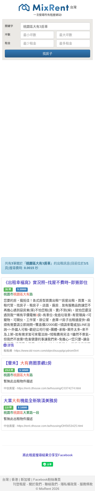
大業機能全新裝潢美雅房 (31, 400)
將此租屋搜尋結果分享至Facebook (48, 455)
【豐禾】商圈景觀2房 (28, 363)
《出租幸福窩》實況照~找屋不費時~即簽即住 (46, 282)
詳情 (10, 345)
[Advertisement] (47, 110)
